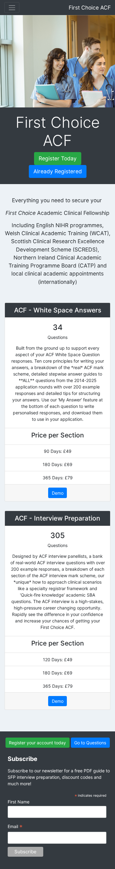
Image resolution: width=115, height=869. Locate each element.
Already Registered (57, 171)
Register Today (58, 158)
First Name (18, 801)
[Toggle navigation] (11, 7)
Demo (57, 493)
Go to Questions (90, 742)
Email (15, 827)
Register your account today (37, 742)
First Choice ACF (90, 7)
